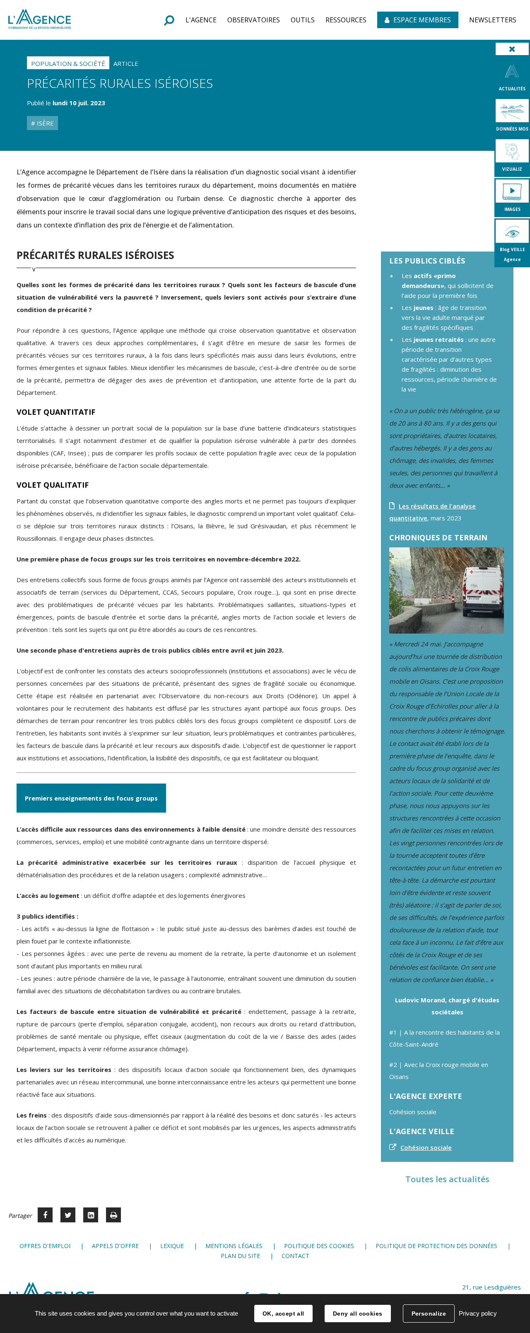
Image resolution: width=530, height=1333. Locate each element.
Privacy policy (478, 1313)
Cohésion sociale (426, 1147)
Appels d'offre (115, 1246)
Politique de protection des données (436, 1246)
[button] (201, 19)
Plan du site (240, 1256)
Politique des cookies (319, 1246)
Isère (44, 123)
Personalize (429, 1313)
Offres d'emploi (44, 1246)
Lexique (172, 1246)
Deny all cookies (358, 1313)
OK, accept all (283, 1313)
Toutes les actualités (447, 1179)
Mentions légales (234, 1246)
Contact (295, 1256)
